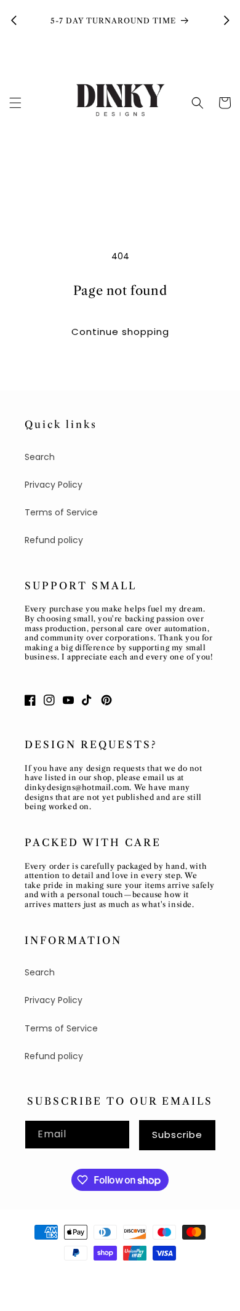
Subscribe (177, 1134)
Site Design (143, 1275)
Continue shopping (120, 331)
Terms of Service (61, 512)
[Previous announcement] (13, 20)
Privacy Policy (53, 484)
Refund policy (54, 540)
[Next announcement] (226, 20)
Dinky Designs (83, 1275)
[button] (15, 102)
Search (40, 457)
